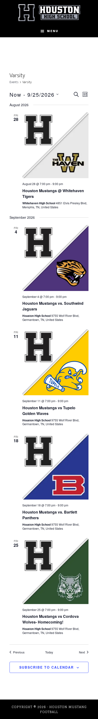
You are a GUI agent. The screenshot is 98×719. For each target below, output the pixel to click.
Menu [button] (52, 31)
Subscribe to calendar (46, 667)
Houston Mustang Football (49, 13)
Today (49, 652)
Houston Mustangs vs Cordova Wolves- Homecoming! (50, 619)
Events (14, 82)
